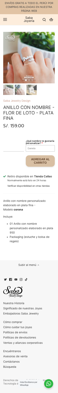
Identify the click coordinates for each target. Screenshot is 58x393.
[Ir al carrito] (51, 19)
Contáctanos (11, 361)
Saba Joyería (29, 19)
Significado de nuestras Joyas (22, 308)
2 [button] (29, 80)
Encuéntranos (12, 351)
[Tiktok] (26, 279)
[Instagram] (21, 279)
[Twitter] (5, 279)
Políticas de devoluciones (19, 337)
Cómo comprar (12, 322)
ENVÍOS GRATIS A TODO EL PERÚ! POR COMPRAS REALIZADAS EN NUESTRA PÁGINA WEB (29, 6)
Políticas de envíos (15, 332)
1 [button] (25, 80)
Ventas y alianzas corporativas (23, 342)
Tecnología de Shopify (16, 383)
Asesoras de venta (15, 356)
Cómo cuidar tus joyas (17, 327)
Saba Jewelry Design (16, 100)
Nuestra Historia (13, 303)
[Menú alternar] (5, 19)
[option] (29, 57)
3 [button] (32, 80)
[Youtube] (16, 279)
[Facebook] (10, 279)
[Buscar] (44, 19)
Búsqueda (9, 366)
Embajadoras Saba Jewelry (21, 313)
